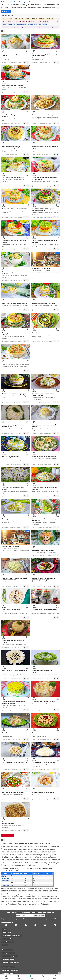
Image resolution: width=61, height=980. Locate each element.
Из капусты (39, 27)
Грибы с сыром (32, 21)
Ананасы (4, 875)
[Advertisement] (45, 76)
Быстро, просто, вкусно (9, 24)
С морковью (31, 27)
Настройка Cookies (7, 942)
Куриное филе (5, 880)
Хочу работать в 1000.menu (41, 268)
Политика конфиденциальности (11, 935)
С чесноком (6, 27)
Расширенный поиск (8, 967)
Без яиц (45, 24)
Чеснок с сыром (7, 21)
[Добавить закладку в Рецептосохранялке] (24, 62)
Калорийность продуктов (9, 956)
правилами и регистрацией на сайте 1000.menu (47, 919)
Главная (4, 929)
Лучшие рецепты (7, 950)
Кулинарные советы (8, 953)
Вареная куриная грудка (34, 24)
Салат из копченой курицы (20, 21)
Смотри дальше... (8, 836)
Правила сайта (6, 932)
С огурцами (23, 27)
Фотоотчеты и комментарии (10, 970)
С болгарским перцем (49, 27)
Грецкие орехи (5, 885)
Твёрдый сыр (5, 878)
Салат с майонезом (43, 21)
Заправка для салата (31, 18)
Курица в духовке (7, 18)
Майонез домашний (19, 18)
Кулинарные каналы (8, 973)
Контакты (5, 945)
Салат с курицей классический (46, 18)
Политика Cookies (7, 938)
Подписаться (40, 915)
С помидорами (14, 27)
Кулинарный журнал (8, 959)
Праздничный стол (21, 24)
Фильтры (6, 11)
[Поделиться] (59, 973)
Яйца (3, 883)
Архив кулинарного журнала (10, 962)
